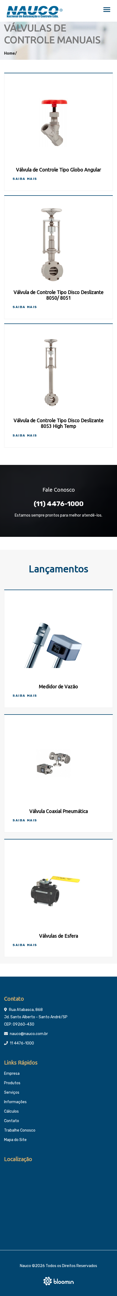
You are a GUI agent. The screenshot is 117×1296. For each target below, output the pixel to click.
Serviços (11, 1092)
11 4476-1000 (22, 1043)
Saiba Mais (25, 179)
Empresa (12, 1073)
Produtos (12, 1083)
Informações (15, 1102)
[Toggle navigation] (106, 10)
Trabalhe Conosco (19, 1130)
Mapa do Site (15, 1140)
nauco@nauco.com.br (29, 1033)
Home (9, 53)
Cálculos (11, 1111)
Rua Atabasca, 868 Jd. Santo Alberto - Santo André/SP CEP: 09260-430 (35, 1017)
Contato (11, 1121)
